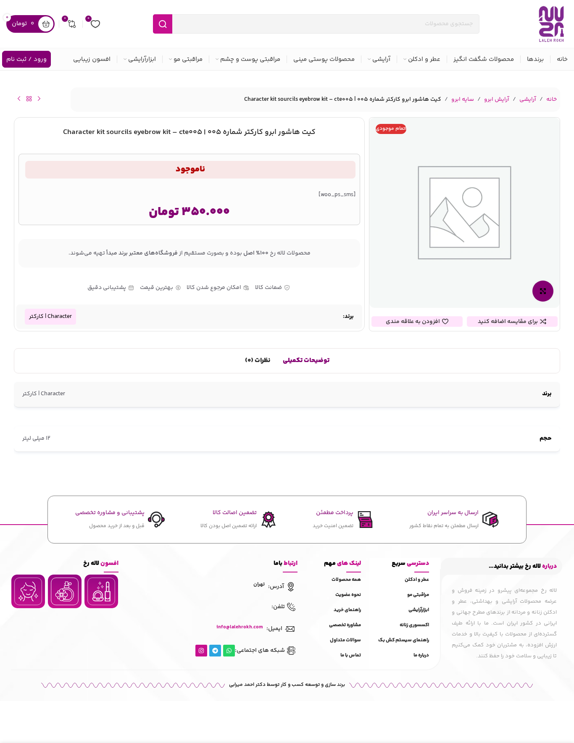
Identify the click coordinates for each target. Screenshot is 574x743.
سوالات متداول (345, 640)
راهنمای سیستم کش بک (403, 640)
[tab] (306, 361)
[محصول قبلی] (39, 99)
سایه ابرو (462, 99)
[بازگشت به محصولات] (29, 99)
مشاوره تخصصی (345, 625)
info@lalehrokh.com (239, 627)
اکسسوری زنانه (414, 625)
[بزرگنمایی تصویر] (542, 291)
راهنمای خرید (347, 610)
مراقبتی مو (418, 595)
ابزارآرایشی (418, 610)
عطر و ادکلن (417, 580)
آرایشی (527, 99)
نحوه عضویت (348, 595)
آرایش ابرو (496, 99)
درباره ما (421, 655)
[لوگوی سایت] (551, 24)
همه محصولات (346, 580)
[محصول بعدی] (19, 99)
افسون (100, 563)
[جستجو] (162, 24)
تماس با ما (350, 655)
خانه (551, 99)
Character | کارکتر (50, 316)
